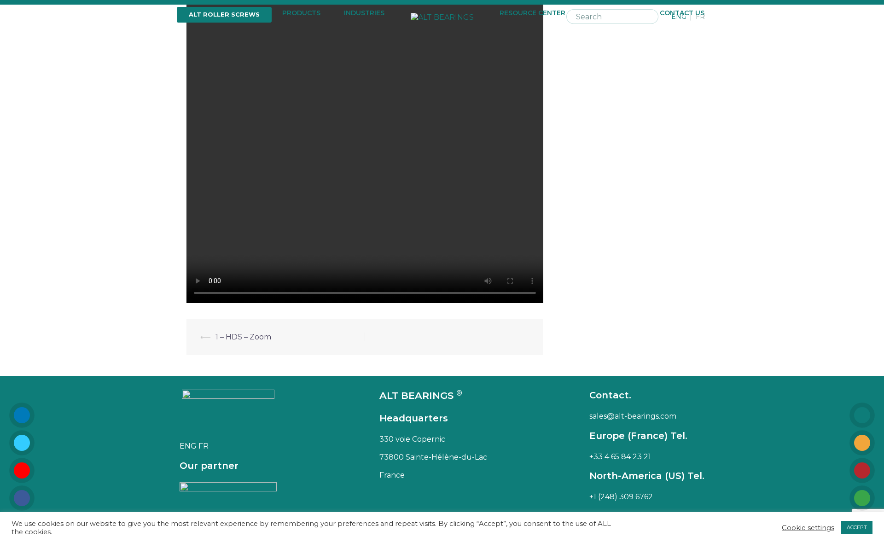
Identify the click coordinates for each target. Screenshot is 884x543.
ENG (678, 17)
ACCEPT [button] (857, 527)
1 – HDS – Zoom (243, 337)
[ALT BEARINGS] (442, 16)
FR (700, 17)
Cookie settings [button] (808, 528)
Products (301, 13)
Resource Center (532, 13)
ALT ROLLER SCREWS (224, 14)
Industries (364, 13)
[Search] (650, 16)
